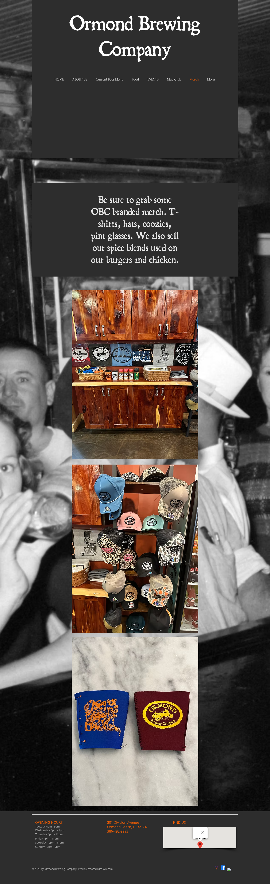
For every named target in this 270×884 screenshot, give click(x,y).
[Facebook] (223, 867)
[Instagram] (216, 867)
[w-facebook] (229, 870)
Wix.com (108, 869)
